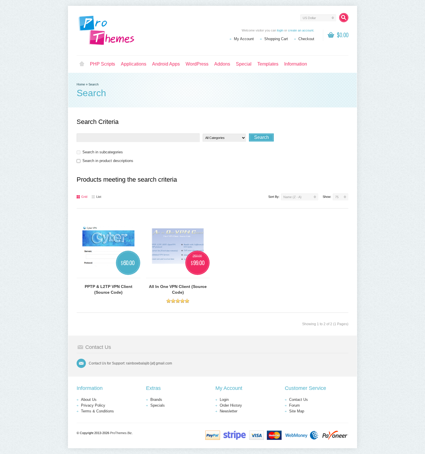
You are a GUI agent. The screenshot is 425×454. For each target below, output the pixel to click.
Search (93, 84)
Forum (294, 405)
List (98, 196)
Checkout (306, 39)
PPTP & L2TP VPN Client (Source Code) (108, 289)
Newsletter (228, 411)
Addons (222, 64)
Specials (157, 405)
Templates (267, 64)
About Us (89, 399)
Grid (84, 196)
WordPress (197, 64)
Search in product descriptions (107, 161)
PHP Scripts (102, 64)
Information (295, 64)
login (280, 30)
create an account (300, 30)
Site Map (296, 411)
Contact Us (298, 399)
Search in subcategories (102, 152)
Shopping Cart (276, 39)
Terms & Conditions (97, 411)
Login (224, 399)
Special (244, 64)
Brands (156, 399)
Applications (133, 64)
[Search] (343, 17)
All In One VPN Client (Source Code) (178, 289)
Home (82, 64)
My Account (244, 39)
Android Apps (166, 64)
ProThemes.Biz (121, 433)
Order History (231, 405)
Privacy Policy (93, 405)
